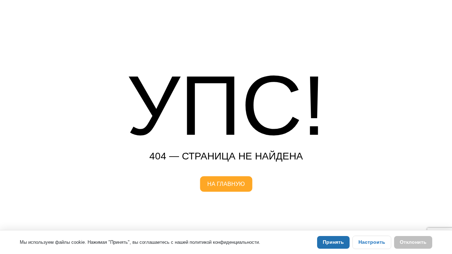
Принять (333, 242)
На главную (226, 184)
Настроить (371, 242)
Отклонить (413, 242)
